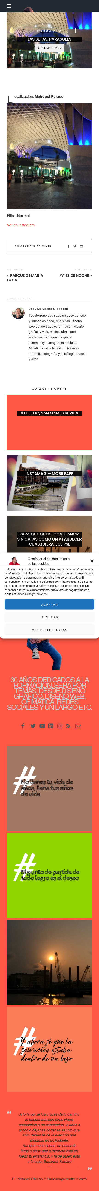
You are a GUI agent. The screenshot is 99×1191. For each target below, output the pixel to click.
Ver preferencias (49, 629)
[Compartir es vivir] (75, 246)
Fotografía (49, 30)
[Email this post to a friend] (81, 246)
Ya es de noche (74, 275)
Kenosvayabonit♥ (66, 1166)
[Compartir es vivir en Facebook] (68, 246)
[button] (92, 561)
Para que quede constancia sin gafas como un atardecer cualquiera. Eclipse (49, 539)
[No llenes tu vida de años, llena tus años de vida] (49, 788)
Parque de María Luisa (25, 277)
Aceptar (49, 604)
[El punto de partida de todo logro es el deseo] (49, 875)
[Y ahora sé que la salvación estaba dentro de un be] (49, 1049)
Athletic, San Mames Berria (49, 413)
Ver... (49, 420)
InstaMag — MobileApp (49, 473)
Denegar (49, 617)
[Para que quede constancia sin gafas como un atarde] (49, 962)
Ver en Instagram (21, 225)
